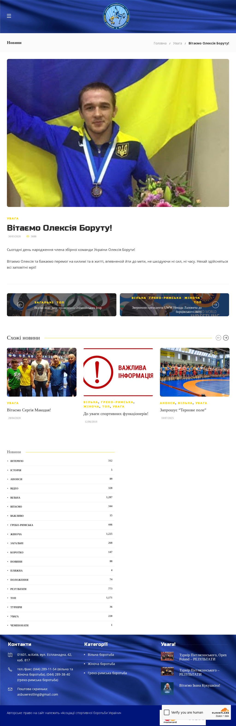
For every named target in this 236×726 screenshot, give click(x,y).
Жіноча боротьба (101, 664)
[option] (41, 386)
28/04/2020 (14, 418)
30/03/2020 (14, 236)
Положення (61, 579)
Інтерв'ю (61, 460)
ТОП (60, 302)
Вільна (139, 297)
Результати (61, 588)
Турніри (61, 607)
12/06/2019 (91, 421)
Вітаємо (61, 506)
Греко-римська (165, 297)
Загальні (44, 302)
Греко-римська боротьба (107, 673)
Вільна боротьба (101, 654)
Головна (160, 43)
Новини (61, 561)
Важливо (61, 515)
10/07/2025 (167, 418)
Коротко (61, 552)
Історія (61, 470)
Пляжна (61, 570)
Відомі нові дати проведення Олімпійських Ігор (68, 308)
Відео (61, 488)
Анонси (167, 403)
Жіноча (192, 297)
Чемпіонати (61, 625)
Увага (177, 43)
